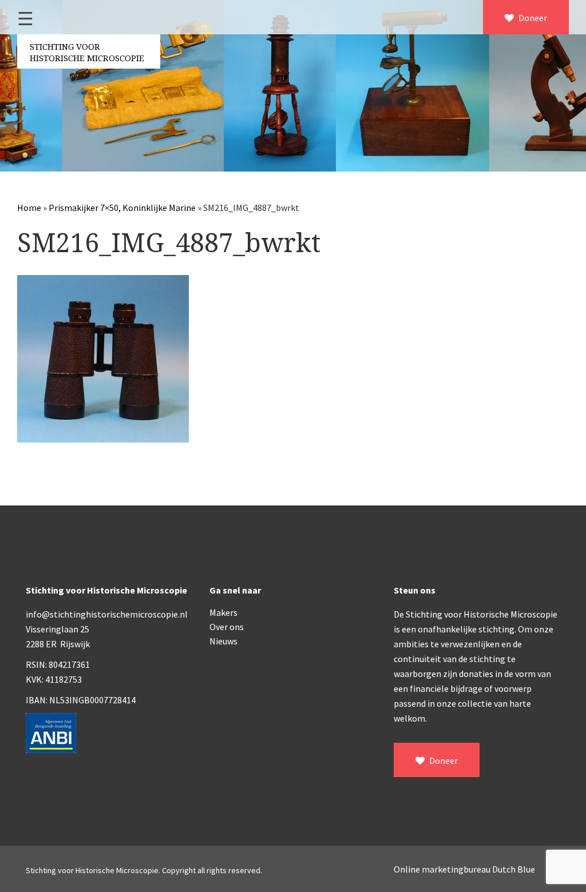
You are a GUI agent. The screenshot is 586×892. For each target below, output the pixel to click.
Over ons (226, 626)
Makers (223, 612)
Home (29, 207)
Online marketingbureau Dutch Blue (464, 869)
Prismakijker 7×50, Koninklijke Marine (122, 207)
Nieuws (223, 641)
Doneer (532, 17)
